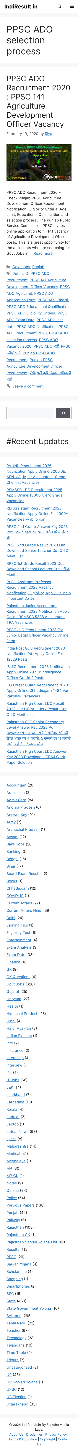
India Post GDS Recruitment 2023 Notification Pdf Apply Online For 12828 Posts (35, 653)
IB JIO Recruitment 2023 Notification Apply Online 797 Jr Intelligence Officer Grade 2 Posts (38, 672)
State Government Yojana (28, 1308)
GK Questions (18, 977)
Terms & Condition (23, 1439)
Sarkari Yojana (18, 1264)
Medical (13, 1153)
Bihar (10, 866)
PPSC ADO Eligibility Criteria (30, 313)
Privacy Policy (56, 1434)
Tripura (12, 1360)
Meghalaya (16, 1161)
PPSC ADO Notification (37, 326)
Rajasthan (15, 1227)
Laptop (12, 1124)
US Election (16, 1397)
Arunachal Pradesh (23, 829)
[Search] (63, 413)
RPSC (11, 1257)
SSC (10, 1293)
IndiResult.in (21, 6)
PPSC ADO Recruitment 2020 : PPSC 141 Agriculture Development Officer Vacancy (38, 101)
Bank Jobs (15, 844)
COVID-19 (15, 896)
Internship (15, 1058)
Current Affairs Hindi (24, 910)
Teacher (13, 1330)
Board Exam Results (23, 873)
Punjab (38, 267)
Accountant (16, 785)
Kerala (11, 1109)
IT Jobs (12, 1080)
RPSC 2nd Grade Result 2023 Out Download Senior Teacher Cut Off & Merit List (37, 550)
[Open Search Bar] (59, 6)
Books (11, 881)
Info (9, 1043)
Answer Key (16, 815)
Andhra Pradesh (20, 807)
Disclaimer (34, 1434)
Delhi (10, 918)
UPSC (11, 1389)
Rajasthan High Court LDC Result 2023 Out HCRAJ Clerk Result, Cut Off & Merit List (36, 709)
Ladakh (13, 1117)
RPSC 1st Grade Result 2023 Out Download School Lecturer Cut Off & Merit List (38, 569)
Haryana (13, 999)
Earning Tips (17, 925)
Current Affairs (19, 903)
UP (9, 1375)
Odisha (12, 1190)
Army (11, 822)
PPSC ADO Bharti (53, 300)
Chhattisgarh (17, 888)
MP (9, 1168)
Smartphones (18, 1286)
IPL (9, 1072)
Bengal (12, 859)
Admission (15, 792)
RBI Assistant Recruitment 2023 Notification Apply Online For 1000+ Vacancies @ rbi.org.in (37, 513)
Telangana (15, 1345)
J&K (9, 1087)
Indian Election (19, 1036)
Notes (11, 1183)
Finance (13, 962)
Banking (13, 851)
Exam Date (15, 955)
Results (12, 1249)
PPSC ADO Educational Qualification (38, 307)
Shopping (14, 1279)
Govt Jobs (21, 267)
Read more (43, 253)
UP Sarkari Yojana (22, 1382)
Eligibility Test (18, 932)
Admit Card (16, 800)
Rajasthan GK (18, 1235)
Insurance (14, 1050)
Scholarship (16, 1271)
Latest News (17, 1131)
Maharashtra (17, 1146)
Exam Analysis (19, 947)
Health (12, 1006)
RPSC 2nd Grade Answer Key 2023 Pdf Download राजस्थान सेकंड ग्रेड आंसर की (37, 532)
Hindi (11, 1021)
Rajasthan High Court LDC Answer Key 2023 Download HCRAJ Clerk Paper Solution (36, 757)
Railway (13, 1220)
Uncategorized (19, 1367)
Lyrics (11, 1139)
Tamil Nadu (16, 1323)
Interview (14, 1065)
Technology (16, 1338)
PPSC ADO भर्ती (46, 346)
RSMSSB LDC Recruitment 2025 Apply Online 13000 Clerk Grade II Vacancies (35, 495)
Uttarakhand (17, 1404)
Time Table (16, 1352)
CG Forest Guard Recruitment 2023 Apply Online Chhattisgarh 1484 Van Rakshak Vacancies (37, 690)
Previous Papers (20, 1205)
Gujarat (12, 991)
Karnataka (15, 1102)
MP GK (12, 1176)
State (11, 1301)
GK (9, 969)
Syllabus (13, 1316)
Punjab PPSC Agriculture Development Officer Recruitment (34, 366)
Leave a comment (28, 386)
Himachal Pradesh (22, 1013)
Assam (12, 837)
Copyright (48, 1439)
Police (11, 1198)
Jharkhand (15, 1095)
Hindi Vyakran (18, 1028)
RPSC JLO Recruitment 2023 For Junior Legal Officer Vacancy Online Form (37, 635)
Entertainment (18, 940)
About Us (16, 1434)
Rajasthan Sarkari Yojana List (31, 1242)
